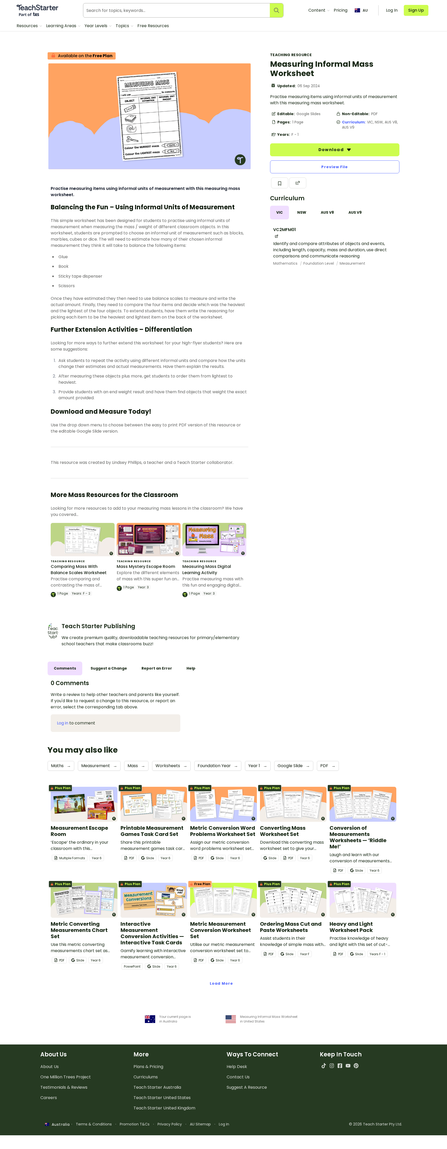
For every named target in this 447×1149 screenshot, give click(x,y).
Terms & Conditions (94, 1124)
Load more (221, 983)
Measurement (352, 263)
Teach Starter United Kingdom (164, 1108)
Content (317, 10)
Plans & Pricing (148, 1067)
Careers (48, 1098)
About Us (49, 1067)
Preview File (334, 166)
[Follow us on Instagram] (332, 1065)
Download (331, 150)
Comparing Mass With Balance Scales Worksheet (79, 570)
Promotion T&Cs (135, 1124)
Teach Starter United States (162, 1098)
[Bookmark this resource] (279, 182)
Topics (123, 26)
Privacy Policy (170, 1124)
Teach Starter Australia (157, 1087)
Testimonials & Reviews (63, 1087)
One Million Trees (65, 1077)
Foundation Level (319, 263)
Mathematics (286, 263)
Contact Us (238, 1077)
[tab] (279, 212)
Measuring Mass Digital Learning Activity (206, 570)
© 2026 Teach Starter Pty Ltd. (375, 1124)
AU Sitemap (200, 1124)
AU (365, 10)
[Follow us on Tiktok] (324, 1065)
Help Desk (237, 1067)
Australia (59, 1124)
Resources (28, 26)
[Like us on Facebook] (340, 1065)
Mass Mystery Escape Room (146, 566)
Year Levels (96, 26)
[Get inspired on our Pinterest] (356, 1065)
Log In (224, 1124)
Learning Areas (61, 26)
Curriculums (145, 1077)
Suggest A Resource (247, 1087)
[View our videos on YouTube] (348, 1065)
